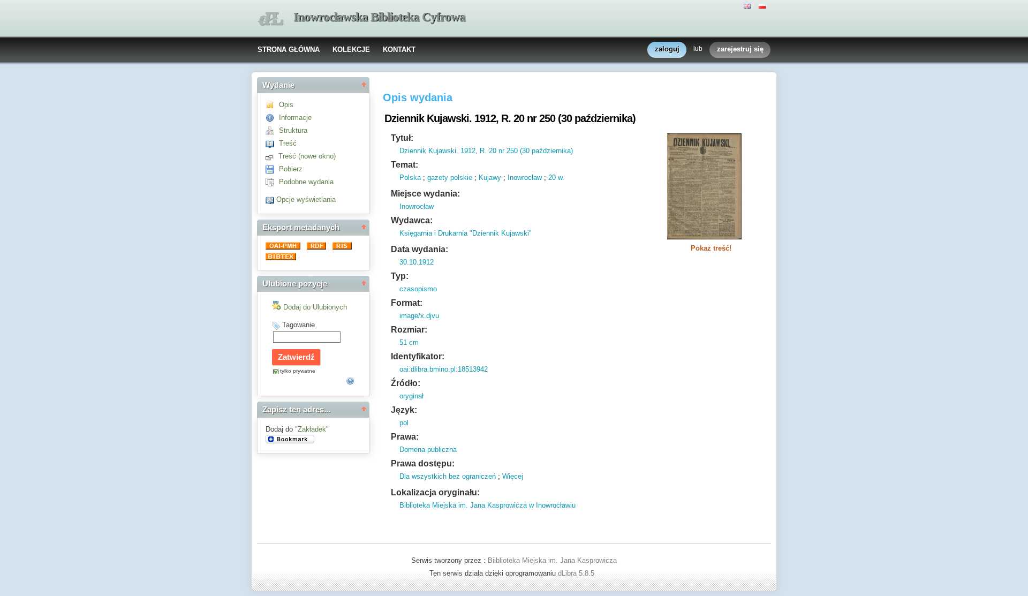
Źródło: (405, 383)
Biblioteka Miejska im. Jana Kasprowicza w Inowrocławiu (487, 505)
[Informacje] (272, 118)
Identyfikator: (417, 356)
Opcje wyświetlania (306, 199)
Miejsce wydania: (425, 193)
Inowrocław (525, 177)
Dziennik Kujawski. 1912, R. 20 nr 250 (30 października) (486, 151)
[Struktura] (272, 130)
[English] (748, 5)
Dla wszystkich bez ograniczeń (447, 476)
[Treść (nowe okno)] (272, 156)
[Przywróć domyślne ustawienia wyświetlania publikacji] (271, 199)
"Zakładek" (312, 429)
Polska (410, 177)
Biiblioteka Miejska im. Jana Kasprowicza (552, 560)
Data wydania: (419, 249)
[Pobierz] (272, 169)
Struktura (293, 130)
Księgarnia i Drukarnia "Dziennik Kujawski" (465, 233)
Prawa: (405, 436)
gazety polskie (449, 177)
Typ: (400, 276)
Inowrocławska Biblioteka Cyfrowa (379, 17)
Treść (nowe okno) (307, 156)
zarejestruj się (740, 49)
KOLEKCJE (351, 50)
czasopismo (418, 289)
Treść (288, 143)
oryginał (411, 396)
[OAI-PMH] (284, 247)
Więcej (512, 476)
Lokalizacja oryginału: (435, 492)
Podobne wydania (306, 182)
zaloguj (667, 49)
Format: (406, 302)
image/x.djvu (419, 316)
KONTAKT (399, 50)
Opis (286, 105)
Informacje (295, 118)
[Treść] (272, 143)
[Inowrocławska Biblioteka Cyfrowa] (270, 19)
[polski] (763, 5)
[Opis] (272, 105)
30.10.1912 (416, 262)
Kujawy (490, 177)
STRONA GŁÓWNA (289, 50)
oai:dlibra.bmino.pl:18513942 (443, 369)
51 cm (409, 342)
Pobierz (291, 169)
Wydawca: (412, 220)
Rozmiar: (409, 329)
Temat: (404, 164)
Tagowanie (298, 325)
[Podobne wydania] (272, 182)
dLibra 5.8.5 (577, 573)
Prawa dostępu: (423, 463)
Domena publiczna (428, 450)
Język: (404, 409)
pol (404, 423)
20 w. (556, 177)
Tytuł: (402, 137)
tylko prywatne (297, 371)
